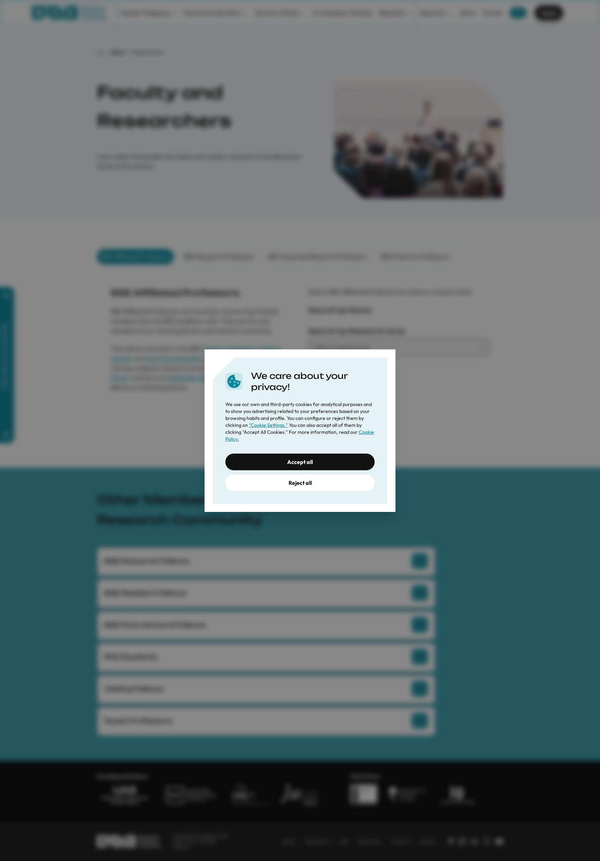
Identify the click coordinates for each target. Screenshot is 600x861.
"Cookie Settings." (268, 425)
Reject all (300, 482)
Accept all (300, 461)
